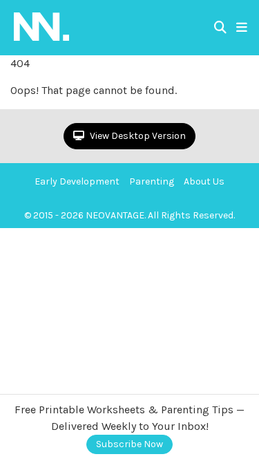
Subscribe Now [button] (129, 444)
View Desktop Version (137, 136)
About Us (204, 181)
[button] (241, 28)
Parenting (151, 181)
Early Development (77, 181)
